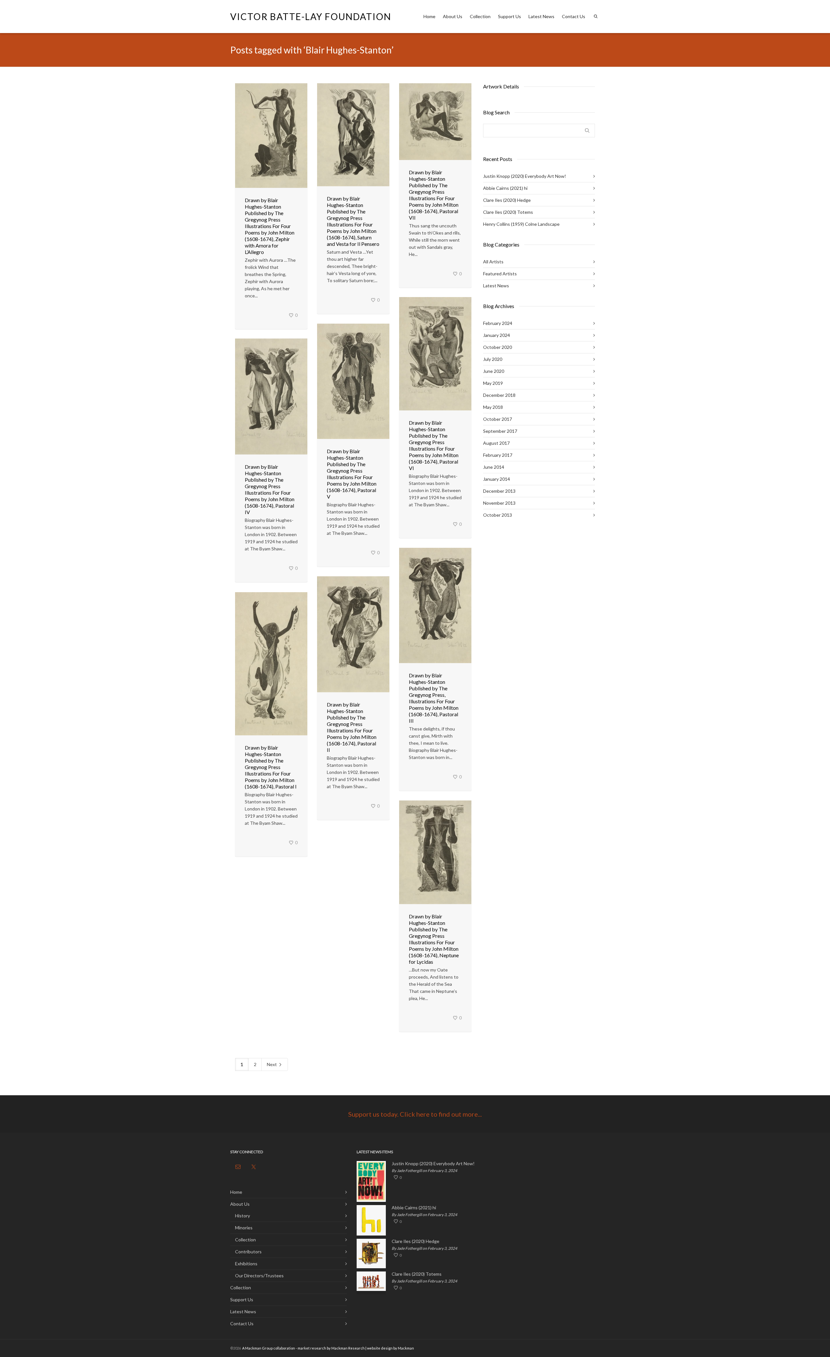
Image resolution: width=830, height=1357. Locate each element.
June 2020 (493, 371)
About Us (452, 16)
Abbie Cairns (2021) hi (505, 188)
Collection (480, 16)
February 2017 (497, 455)
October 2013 (497, 515)
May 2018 (493, 407)
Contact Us (573, 16)
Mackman (406, 1348)
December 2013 (499, 491)
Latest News (541, 16)
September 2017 (500, 431)
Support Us (509, 16)
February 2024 (497, 323)
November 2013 (499, 503)
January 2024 (496, 335)
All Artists (493, 261)
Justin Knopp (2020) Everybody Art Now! (524, 176)
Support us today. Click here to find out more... (415, 1114)
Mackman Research (348, 1348)
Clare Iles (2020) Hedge (507, 200)
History (242, 1215)
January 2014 (496, 479)
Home (429, 16)
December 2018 (499, 395)
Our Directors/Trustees (259, 1275)
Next (272, 1064)
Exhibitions (246, 1263)
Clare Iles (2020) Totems (508, 212)
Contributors (248, 1251)
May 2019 (493, 383)
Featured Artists (500, 273)
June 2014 (493, 467)
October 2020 (497, 347)
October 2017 (497, 419)
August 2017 (496, 443)
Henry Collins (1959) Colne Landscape (521, 224)
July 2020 (492, 359)
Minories (244, 1227)
